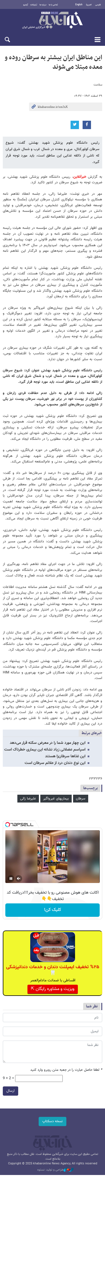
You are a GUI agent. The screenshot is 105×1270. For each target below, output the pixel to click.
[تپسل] (7, 824)
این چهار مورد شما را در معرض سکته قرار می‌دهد (47, 743)
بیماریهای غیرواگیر (56, 798)
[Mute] (18, 878)
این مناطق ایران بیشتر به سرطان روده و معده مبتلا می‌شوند (53, 62)
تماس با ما (53, 4)
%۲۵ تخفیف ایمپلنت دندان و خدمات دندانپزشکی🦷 (52, 970)
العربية (89, 4)
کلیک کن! (52, 909)
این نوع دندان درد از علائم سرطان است (55, 763)
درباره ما (42, 4)
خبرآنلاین (52, 21)
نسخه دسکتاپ (52, 1121)
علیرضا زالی (28, 798)
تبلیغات (33, 4)
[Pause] (11, 878)
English (78, 4)
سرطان (80, 798)
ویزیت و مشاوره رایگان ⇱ (52, 989)
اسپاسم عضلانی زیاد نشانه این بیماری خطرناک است (44, 750)
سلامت (98, 84)
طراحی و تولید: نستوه (50, 1170)
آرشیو (25, 4)
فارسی (98, 4)
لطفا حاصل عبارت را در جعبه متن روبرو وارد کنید (66, 1070)
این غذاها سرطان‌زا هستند (65, 756)
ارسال (10, 1091)
